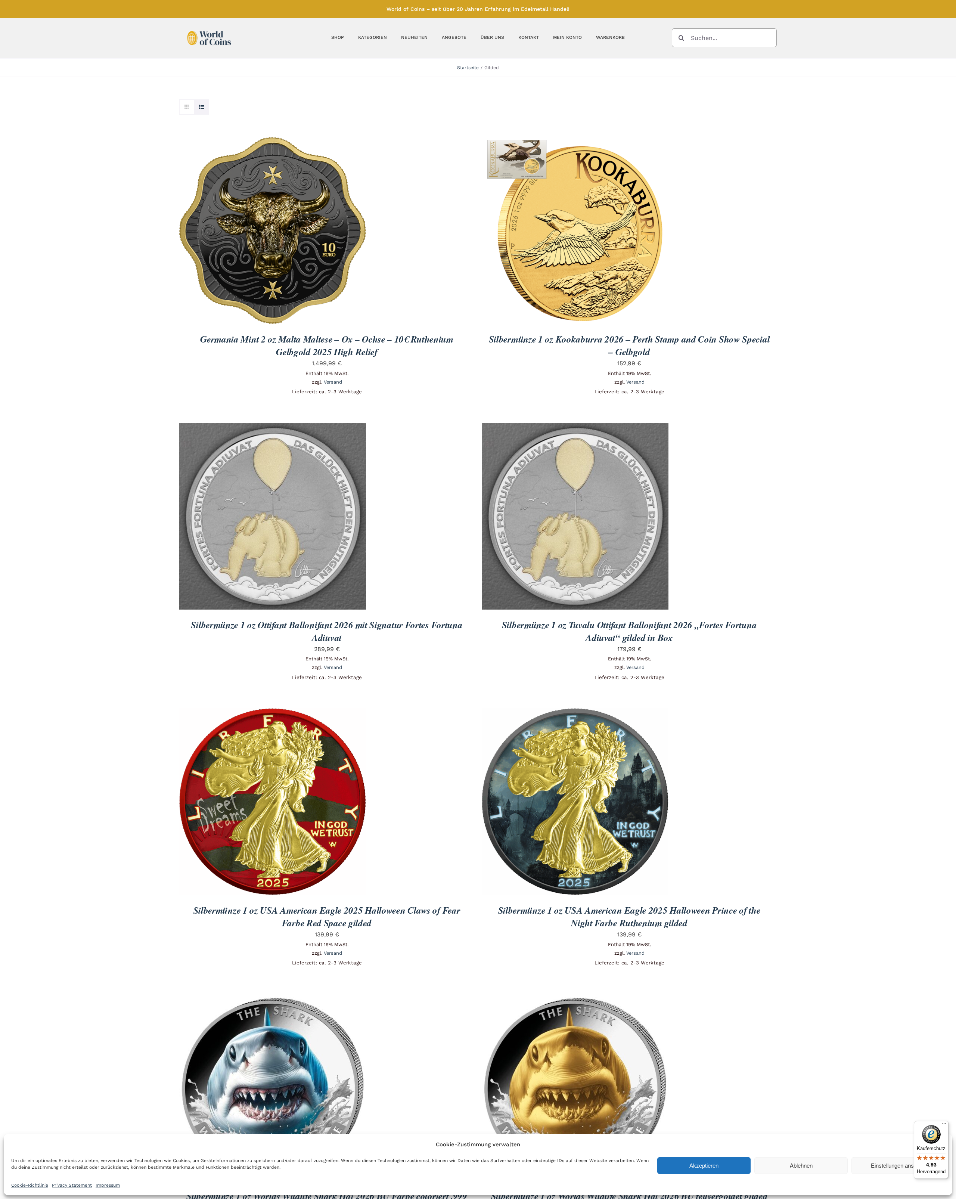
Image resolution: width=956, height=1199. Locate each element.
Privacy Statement (72, 1185)
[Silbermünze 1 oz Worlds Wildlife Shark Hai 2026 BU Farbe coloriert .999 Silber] (272, 999)
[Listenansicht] (201, 107)
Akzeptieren (703, 1165)
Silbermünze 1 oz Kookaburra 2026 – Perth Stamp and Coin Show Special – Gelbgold (629, 345)
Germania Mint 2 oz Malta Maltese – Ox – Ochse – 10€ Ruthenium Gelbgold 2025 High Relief (326, 345)
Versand (333, 382)
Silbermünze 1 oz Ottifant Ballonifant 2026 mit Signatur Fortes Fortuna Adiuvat (326, 631)
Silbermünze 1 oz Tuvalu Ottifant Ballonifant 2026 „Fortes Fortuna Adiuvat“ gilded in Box (629, 631)
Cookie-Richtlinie (29, 1185)
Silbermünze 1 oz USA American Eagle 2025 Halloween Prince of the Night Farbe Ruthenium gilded (629, 916)
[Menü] (944, 1125)
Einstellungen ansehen (898, 1165)
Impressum (108, 1185)
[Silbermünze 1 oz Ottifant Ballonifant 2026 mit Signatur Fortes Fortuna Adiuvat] (272, 427)
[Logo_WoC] (209, 28)
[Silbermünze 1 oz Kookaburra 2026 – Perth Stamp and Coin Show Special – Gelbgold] (575, 142)
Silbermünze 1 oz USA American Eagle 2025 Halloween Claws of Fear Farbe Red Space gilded (326, 916)
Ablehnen (801, 1165)
